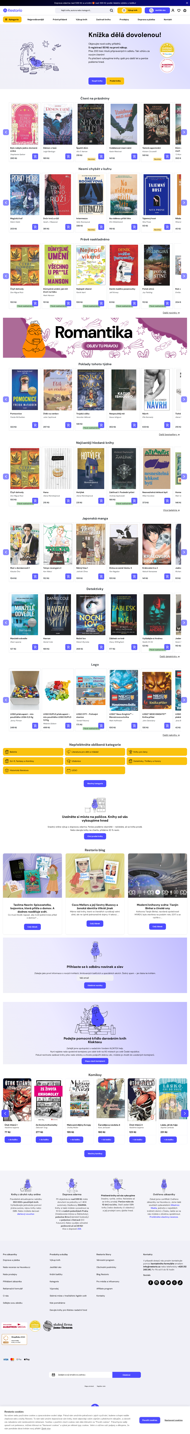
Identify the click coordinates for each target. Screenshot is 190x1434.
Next (185, 1113)
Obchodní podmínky (106, 1267)
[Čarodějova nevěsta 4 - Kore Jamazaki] (111, 1100)
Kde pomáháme (57, 1303)
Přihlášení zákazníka (12, 1281)
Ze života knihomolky (46, 1125)
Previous (5, 1113)
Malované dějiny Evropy (79, 1125)
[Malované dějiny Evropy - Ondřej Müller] (79, 1100)
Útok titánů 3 (135, 1125)
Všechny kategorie (95, 783)
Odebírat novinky (95, 985)
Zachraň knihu (103, 19)
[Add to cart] (35, 156)
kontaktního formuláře (162, 1263)
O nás (6, 1295)
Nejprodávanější (35, 19)
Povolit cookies (149, 1420)
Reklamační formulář (13, 1288)
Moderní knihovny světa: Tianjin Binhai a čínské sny (157, 906)
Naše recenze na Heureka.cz (16, 1267)
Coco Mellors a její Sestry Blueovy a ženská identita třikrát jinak (95, 906)
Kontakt (168, 19)
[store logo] (12, 10)
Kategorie (14, 19)
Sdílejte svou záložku (12, 1303)
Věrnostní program (105, 1260)
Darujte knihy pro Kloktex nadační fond (68, 1310)
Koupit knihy (97, 81)
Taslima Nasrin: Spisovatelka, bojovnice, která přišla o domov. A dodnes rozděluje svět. (32, 908)
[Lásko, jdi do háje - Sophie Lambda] (173, 1100)
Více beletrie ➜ (171, 510)
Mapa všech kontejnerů (95, 1061)
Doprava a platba (146, 19)
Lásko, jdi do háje (169, 1125)
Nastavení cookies (174, 1420)
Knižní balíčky (56, 1274)
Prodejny (124, 19)
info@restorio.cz (151, 1266)
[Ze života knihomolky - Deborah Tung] (48, 1100)
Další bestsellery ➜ (169, 434)
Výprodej (54, 1288)
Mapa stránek (89, 1386)
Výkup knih (81, 19)
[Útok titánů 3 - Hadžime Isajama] (142, 1100)
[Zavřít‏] (187, 3)
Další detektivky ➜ (170, 656)
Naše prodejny (10, 1274)
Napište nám (101, 1386)
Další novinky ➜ (171, 312)
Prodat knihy (115, 81)
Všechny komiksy (95, 1153)
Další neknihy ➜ (171, 735)
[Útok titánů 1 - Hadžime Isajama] (17, 1100)
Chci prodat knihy (95, 836)
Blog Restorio (102, 1274)
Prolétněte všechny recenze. (164, 1217)
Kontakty (100, 1295)
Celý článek (32, 927)
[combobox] (84, 10)
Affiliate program (104, 1288)
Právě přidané (60, 19)
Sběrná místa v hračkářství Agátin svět (68, 1295)
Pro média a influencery (107, 1281)
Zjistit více (45, 1428)
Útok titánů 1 (11, 1125)
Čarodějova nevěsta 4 (109, 1125)
